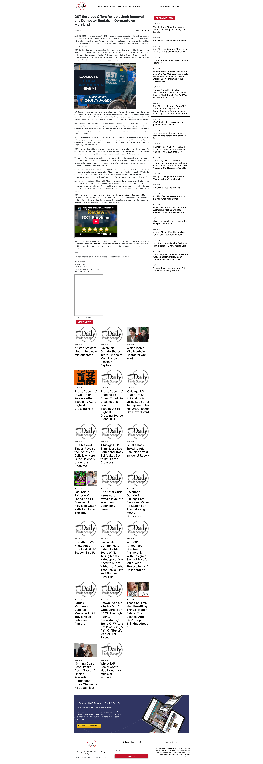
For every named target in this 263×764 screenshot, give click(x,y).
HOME (100, 6)
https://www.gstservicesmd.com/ (105, 244)
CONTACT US (134, 6)
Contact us (102, 757)
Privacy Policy (85, 757)
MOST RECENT (110, 6)
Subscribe (131, 756)
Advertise (95, 757)
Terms (78, 757)
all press (122, 6)
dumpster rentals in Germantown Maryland (132, 195)
